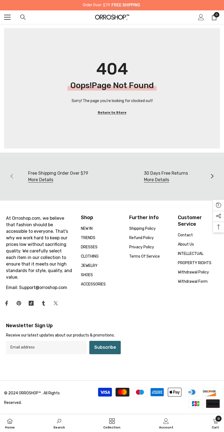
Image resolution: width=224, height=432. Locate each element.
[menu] (7, 17)
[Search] (23, 17)
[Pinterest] (19, 303)
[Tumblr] (43, 303)
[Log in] (201, 17)
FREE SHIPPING (125, 5)
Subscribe (105, 347)
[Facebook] (6, 303)
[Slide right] (212, 176)
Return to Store (112, 112)
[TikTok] (31, 303)
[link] (59, 423)
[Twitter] (56, 303)
